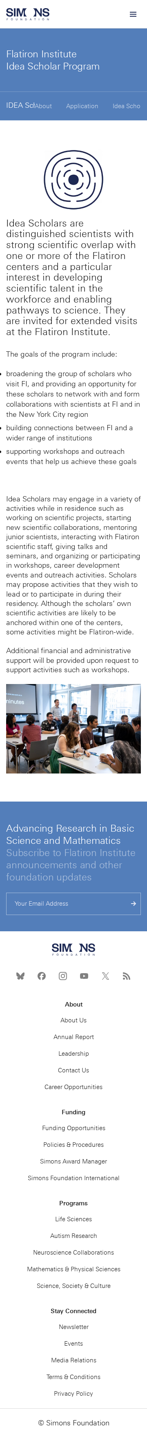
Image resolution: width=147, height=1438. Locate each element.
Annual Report (73, 1037)
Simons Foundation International (74, 1178)
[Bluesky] (20, 976)
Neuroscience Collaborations (73, 1252)
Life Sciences (73, 1219)
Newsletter (74, 1327)
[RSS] (126, 976)
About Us (73, 1020)
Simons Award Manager (73, 1161)
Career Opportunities (73, 1087)
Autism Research (73, 1236)
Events (73, 1343)
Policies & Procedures (73, 1144)
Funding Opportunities (73, 1128)
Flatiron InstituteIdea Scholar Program (53, 60)
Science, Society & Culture (74, 1286)
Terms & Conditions (73, 1377)
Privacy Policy (73, 1393)
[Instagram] (63, 976)
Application (82, 106)
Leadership (73, 1053)
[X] (105, 976)
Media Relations (73, 1360)
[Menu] (132, 14)
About (43, 106)
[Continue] (134, 904)
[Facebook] (42, 976)
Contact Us (73, 1070)
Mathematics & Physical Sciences (73, 1269)
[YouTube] (84, 976)
